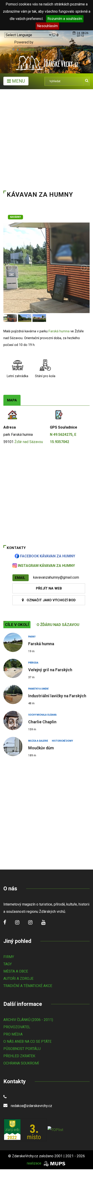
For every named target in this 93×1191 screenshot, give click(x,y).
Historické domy (62, 741)
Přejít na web (49, 588)
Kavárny (15, 217)
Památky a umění (38, 689)
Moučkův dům (41, 747)
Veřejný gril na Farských (50, 669)
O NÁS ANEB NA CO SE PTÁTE (27, 1041)
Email (20, 578)
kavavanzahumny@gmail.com (56, 577)
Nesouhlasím (47, 26)
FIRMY (8, 957)
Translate (28, 49)
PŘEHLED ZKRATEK (19, 1056)
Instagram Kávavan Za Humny (46, 565)
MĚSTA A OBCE (15, 971)
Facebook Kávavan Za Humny (47, 556)
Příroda (33, 662)
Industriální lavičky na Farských (57, 695)
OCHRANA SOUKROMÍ (21, 1063)
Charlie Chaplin (42, 721)
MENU (18, 81)
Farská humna (59, 331)
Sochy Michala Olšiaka (42, 715)
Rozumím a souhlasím (64, 19)
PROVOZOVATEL (16, 1027)
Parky (31, 636)
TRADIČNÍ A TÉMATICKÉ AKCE (27, 986)
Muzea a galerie (38, 741)
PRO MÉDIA (13, 1034)
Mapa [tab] (12, 400)
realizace (34, 1163)
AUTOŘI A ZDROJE (18, 978)
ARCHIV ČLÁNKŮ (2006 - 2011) (28, 1020)
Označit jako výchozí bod (50, 600)
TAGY (7, 964)
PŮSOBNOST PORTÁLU (22, 1049)
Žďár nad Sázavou (28, 442)
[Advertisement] (46, 138)
